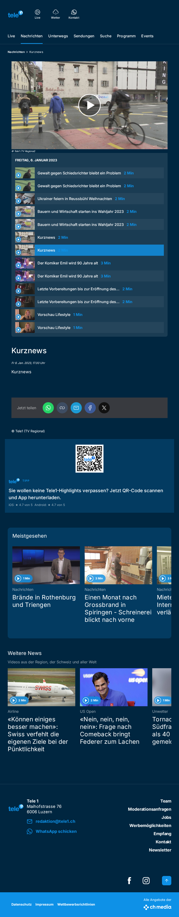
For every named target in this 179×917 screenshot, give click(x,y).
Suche (105, 36)
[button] (62, 407)
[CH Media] (157, 906)
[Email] (76, 407)
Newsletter (160, 850)
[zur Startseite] (15, 14)
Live (11, 36)
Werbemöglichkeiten (150, 825)
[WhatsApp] (48, 407)
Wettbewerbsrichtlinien (76, 904)
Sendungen (84, 36)
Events (147, 36)
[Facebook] (90, 407)
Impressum (44, 904)
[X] (104, 407)
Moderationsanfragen (149, 809)
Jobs (166, 817)
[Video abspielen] (89, 105)
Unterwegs (58, 36)
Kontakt (163, 841)
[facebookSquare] (129, 880)
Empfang (162, 833)
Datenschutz (21, 904)
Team (165, 801)
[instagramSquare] (146, 880)
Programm (126, 36)
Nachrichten (32, 36)
